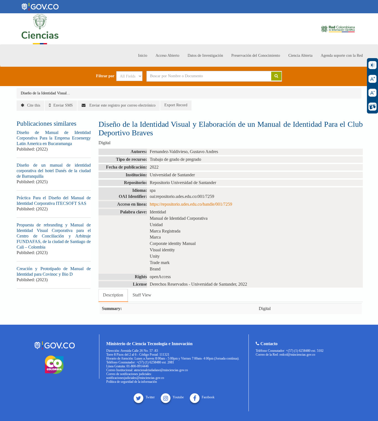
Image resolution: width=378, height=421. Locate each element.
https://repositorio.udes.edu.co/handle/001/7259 (191, 204)
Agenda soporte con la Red (342, 55)
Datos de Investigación (205, 55)
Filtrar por (105, 76)
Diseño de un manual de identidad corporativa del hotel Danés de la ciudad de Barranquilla (54, 171)
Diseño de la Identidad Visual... (45, 93)
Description (113, 295)
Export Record (175, 105)
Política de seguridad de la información (131, 382)
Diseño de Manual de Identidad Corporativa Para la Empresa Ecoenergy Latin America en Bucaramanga (54, 138)
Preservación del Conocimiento (255, 55)
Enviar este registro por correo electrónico (122, 105)
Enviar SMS (63, 105)
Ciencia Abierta (300, 55)
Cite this (33, 105)
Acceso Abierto (167, 55)
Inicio (142, 55)
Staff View (142, 295)
